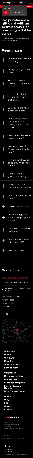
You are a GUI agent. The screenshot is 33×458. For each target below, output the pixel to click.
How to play (11, 367)
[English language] (21, 2)
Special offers (12, 364)
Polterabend (11, 379)
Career (8, 406)
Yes (6, 12)
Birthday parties (13, 376)
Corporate (10, 372)
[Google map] (16, 331)
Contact (8, 409)
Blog (6, 399)
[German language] (24, 2)
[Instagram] (7, 314)
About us (9, 396)
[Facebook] (5, 446)
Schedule (9, 351)
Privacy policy (8, 449)
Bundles (8, 361)
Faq (6, 403)
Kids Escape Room (14, 391)
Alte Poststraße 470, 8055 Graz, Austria (17, 289)
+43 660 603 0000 (15, 278)
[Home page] (9, 2)
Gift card (9, 358)
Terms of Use (8, 451)
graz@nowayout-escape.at (15, 282)
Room (7, 354)
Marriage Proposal (14, 382)
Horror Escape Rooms (12, 387)
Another (18, 12)
